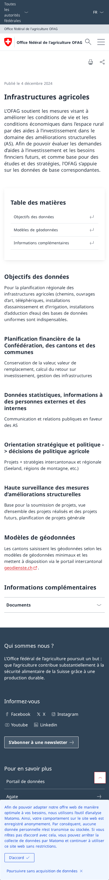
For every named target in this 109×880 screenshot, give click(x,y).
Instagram (67, 714)
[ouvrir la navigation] (101, 42)
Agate (12, 796)
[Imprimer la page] (90, 62)
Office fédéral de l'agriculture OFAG (49, 42)
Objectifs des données (34, 216)
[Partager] (102, 62)
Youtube (19, 725)
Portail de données (25, 781)
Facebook (20, 714)
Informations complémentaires (41, 242)
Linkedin (48, 725)
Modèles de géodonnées (36, 229)
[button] (100, 778)
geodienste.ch (18, 568)
